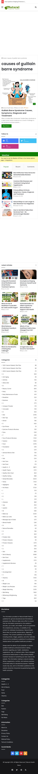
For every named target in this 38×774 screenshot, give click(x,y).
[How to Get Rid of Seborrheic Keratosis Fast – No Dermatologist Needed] (7, 212)
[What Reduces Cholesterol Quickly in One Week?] (9, 319)
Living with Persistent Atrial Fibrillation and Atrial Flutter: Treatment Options (8, 284)
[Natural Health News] (12, 7)
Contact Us (4, 736)
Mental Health (7, 522)
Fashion (5, 441)
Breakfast (5, 397)
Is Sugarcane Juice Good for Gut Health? (27, 348)
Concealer (6, 409)
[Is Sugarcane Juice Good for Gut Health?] (28, 340)
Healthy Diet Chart (8, 473)
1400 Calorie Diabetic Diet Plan (12, 368)
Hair (4, 458)
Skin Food (5, 557)
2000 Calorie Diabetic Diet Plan (12, 371)
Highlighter (6, 484)
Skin (4, 551)
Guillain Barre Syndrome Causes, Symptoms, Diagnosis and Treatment (16, 113)
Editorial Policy (5, 739)
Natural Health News (8, 108)
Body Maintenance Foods (10, 394)
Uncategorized (7, 572)
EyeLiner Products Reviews (11, 429)
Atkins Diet (6, 383)
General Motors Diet (8, 452)
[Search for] (36, 8)
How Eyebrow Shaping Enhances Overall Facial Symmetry (21, 1)
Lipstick (5, 508)
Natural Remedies (8, 528)
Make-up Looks (7, 516)
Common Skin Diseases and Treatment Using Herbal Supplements (22, 183)
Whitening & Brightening (10, 595)
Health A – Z (6, 467)
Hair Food (5, 464)
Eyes (4, 432)
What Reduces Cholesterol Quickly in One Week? (8, 328)
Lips (4, 505)
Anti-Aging (6, 377)
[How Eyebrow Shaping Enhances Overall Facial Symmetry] (28, 274)
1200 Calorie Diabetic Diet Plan (12, 365)
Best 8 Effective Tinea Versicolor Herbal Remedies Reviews (24, 174)
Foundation (6, 447)
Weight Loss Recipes (9, 586)
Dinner (4, 420)
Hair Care (5, 461)
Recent (18, 167)
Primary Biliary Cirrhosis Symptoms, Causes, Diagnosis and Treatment (23, 192)
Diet (4, 415)
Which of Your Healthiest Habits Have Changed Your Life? (28, 328)
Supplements (6, 560)
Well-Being (6, 592)
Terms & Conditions (7, 742)
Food (4, 444)
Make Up (5, 513)
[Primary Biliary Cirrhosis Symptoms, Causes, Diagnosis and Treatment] (7, 194)
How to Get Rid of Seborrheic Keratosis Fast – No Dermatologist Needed (23, 212)
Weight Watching (8, 589)
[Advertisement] (19, 32)
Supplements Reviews (9, 563)
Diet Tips (5, 417)
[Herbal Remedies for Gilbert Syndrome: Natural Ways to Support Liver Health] (28, 297)
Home (4, 58)
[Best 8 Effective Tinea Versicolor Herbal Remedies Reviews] (7, 175)
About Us (4, 727)
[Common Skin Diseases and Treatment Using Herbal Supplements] (7, 183)
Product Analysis (8, 540)
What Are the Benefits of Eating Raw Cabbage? (8, 349)
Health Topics (7, 470)
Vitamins (5, 578)
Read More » (6, 126)
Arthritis (5, 380)
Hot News (5, 487)
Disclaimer (4, 730)
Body (4, 391)
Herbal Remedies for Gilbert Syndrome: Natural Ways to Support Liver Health (27, 306)
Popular (6, 167)
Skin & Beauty (7, 554)
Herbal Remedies (8, 479)
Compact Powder (8, 406)
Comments (30, 167)
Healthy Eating (7, 476)
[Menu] (2, 8)
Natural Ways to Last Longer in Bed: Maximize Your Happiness (23, 203)
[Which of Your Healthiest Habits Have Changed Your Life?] (28, 319)
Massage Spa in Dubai (9, 519)
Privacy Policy (5, 733)
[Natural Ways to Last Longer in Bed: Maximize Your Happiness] (7, 204)
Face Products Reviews (10, 438)
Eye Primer (6, 426)
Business (5, 400)
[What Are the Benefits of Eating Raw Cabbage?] (9, 340)
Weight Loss (6, 583)
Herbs (4, 481)
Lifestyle (5, 502)
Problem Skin (6, 537)
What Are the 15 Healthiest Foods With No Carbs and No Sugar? (9, 306)
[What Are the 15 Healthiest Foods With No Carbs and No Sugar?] (9, 297)
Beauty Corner (7, 388)
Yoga (4, 598)
